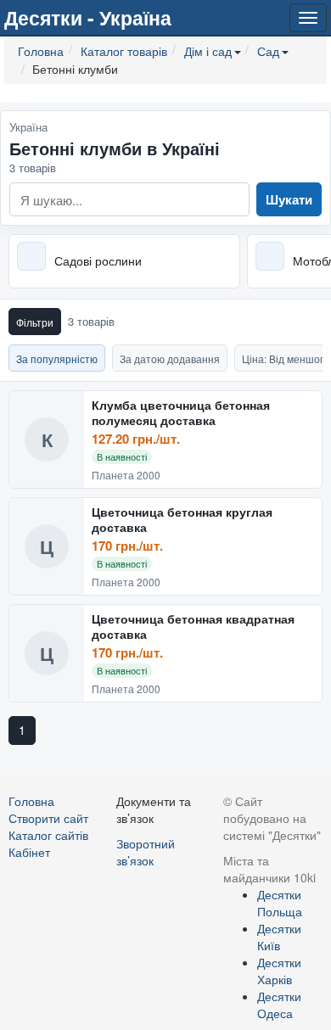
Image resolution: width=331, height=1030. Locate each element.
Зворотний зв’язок (145, 852)
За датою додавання (170, 358)
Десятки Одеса (279, 1005)
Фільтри (34, 322)
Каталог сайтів (48, 834)
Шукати (289, 199)
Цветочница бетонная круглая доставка (182, 520)
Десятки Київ (279, 937)
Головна (31, 800)
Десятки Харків (279, 971)
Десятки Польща (279, 903)
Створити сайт (48, 817)
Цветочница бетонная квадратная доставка (193, 626)
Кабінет (29, 851)
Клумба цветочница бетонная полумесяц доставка (181, 413)
